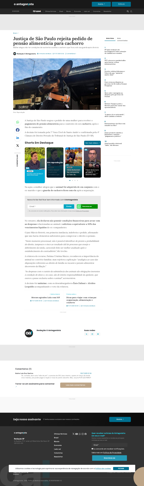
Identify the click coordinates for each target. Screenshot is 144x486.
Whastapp (17, 122)
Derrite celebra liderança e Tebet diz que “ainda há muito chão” (115, 74)
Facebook (17, 130)
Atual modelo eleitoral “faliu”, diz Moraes (115, 145)
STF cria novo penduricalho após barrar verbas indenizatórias (114, 63)
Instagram (94, 334)
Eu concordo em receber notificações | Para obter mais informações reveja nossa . (46, 211)
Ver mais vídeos (91, 143)
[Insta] (83, 434)
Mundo (68, 11)
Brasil (61, 11)
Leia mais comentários (75, 385)
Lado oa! (87, 11)
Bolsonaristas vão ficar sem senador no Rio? (114, 125)
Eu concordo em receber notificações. (108, 449)
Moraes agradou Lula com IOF (36, 291)
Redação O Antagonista (26, 54)
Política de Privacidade (82, 211)
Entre (120, 4)
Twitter (17, 145)
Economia (77, 11)
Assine (100, 4)
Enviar (69, 206)
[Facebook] (86, 434)
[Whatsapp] (80, 434)
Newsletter (107, 11)
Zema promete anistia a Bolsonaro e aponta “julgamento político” (112, 135)
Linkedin (17, 137)
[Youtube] (76, 434)
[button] (70, 180)
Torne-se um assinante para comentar (35, 383)
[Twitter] (74, 434)
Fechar (121, 468)
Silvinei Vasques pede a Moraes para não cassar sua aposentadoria (115, 106)
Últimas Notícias (50, 11)
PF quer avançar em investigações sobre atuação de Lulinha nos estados (116, 52)
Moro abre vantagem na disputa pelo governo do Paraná (113, 95)
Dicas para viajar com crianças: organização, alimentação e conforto (81, 292)
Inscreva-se (87, 206)
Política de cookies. (103, 468)
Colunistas (96, 11)
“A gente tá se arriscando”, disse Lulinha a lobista (113, 116)
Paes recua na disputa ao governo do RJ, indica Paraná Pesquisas (114, 84)
